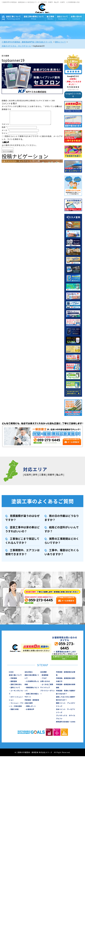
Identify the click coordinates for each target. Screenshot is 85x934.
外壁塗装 (14, 678)
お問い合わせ (76, 17)
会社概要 (43, 672)
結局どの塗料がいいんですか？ (61, 529)
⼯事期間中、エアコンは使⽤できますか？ (22, 552)
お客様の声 (30, 709)
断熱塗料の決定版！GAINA (65, 722)
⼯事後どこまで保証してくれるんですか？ (22, 541)
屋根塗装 (14, 681)
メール (5, 130)
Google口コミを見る (73, 95)
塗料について (15, 687)
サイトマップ (45, 687)
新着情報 (45, 675)
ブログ (44, 678)
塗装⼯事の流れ (16, 684)
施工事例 (50, 17)
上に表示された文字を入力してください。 (19, 145)
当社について (62, 17)
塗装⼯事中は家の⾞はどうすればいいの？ (22, 529)
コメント (5, 124)
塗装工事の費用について (34, 17)
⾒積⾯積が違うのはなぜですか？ (22, 518)
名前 (4, 127)
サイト (4, 133)
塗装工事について (13, 17)
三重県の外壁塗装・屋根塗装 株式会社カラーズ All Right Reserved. (43, 752)
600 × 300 (50, 100)
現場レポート (31, 706)
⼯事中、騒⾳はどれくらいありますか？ (61, 552)
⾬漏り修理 (15, 709)
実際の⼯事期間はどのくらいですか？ (61, 541)
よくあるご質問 (47, 684)
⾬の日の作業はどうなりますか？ (61, 518)
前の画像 (5, 55)
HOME (3, 17)
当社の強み (29, 672)
